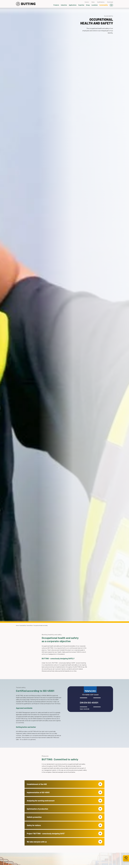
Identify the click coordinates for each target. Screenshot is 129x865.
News (93, 2)
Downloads (110, 2)
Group (88, 5)
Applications (72, 5)
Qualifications (100, 2)
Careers (87, 2)
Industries (64, 5)
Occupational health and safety (41, 625)
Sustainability (103, 5)
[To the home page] (25, 4)
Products (56, 5)
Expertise (81, 5)
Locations (95, 5)
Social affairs (30, 625)
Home (17, 625)
